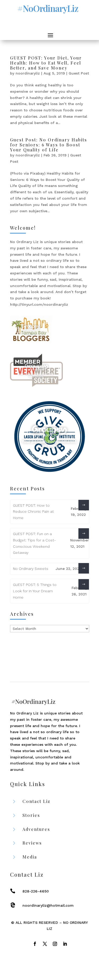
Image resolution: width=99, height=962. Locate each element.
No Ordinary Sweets (30, 568)
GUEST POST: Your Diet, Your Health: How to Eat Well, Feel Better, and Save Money (46, 63)
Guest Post (79, 73)
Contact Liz (36, 801)
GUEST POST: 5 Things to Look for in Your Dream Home (34, 591)
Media (29, 857)
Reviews (32, 843)
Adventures (36, 829)
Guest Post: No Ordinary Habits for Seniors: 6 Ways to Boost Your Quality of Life (48, 144)
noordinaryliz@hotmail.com (48, 905)
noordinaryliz (28, 73)
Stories (31, 815)
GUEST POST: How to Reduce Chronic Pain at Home (33, 511)
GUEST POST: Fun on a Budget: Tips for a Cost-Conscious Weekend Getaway (34, 543)
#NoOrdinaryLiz (47, 8)
